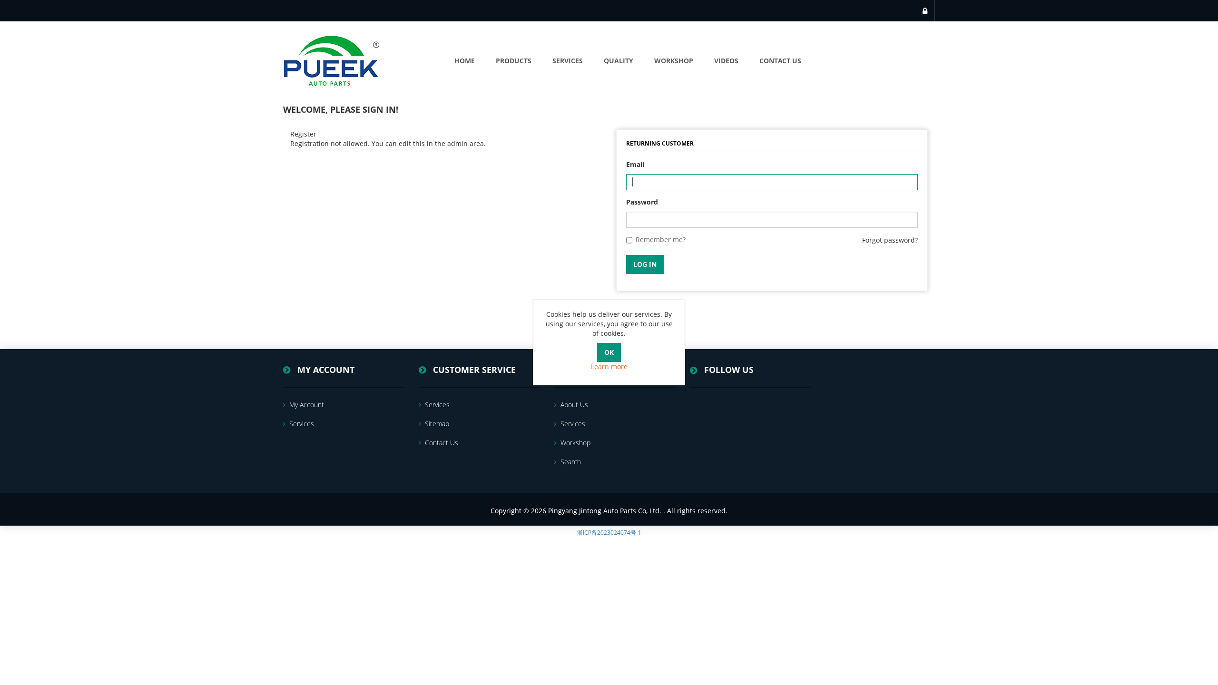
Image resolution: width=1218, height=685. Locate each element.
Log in (645, 264)
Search (570, 461)
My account (306, 404)
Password (642, 201)
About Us (574, 404)
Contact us (441, 442)
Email (635, 164)
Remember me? (661, 239)
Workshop (575, 442)
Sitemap (437, 423)
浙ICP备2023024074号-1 (609, 532)
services (301, 423)
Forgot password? (890, 240)
